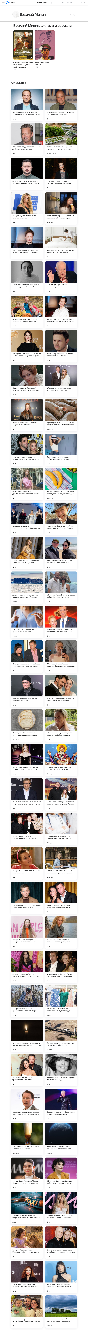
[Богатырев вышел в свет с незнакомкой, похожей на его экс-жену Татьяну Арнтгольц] (27, 450)
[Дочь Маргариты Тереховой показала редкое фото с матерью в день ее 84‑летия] (27, 381)
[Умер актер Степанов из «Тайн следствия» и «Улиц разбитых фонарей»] (61, 519)
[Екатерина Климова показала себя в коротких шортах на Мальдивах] (61, 450)
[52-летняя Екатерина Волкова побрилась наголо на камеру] (61, 1174)
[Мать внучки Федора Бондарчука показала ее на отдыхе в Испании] (61, 794)
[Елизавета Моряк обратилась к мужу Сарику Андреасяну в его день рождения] (27, 1311)
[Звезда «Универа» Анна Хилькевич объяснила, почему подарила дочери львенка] (27, 1242)
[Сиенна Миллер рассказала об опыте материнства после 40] (61, 1208)
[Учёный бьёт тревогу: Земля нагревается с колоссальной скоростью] (61, 1139)
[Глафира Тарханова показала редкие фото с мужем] (27, 415)
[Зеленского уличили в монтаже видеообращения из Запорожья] (27, 174)
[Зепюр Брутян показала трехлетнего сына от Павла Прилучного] (27, 1070)
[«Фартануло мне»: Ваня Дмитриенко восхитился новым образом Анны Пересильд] (27, 484)
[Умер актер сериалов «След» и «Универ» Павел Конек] (61, 346)
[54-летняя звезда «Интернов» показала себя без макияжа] (61, 725)
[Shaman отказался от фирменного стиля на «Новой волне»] (61, 1105)
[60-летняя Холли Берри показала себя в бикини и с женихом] (61, 587)
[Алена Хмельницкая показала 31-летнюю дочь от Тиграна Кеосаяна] (27, 277)
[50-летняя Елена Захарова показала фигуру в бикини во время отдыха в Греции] (27, 1277)
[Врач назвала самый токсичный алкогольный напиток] (27, 1139)
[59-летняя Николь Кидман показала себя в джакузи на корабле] (61, 932)
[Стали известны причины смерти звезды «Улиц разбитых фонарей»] (27, 1036)
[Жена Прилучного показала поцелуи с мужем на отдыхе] (61, 898)
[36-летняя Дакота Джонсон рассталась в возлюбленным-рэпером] (61, 1277)
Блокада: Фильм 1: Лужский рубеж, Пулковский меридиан (23, 65)
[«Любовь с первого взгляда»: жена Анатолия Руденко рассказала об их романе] (61, 381)
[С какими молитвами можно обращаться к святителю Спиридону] (61, 760)
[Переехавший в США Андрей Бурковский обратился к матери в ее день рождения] (27, 105)
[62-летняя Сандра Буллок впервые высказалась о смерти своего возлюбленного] (27, 967)
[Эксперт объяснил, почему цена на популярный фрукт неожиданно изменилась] (61, 484)
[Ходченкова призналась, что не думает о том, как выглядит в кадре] (27, 760)
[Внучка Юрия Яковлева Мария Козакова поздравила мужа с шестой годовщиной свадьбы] (27, 1174)
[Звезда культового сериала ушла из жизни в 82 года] (61, 1070)
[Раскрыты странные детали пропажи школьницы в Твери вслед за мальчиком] (27, 1001)
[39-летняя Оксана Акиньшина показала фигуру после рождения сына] (61, 656)
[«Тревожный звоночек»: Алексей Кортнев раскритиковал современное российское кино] (61, 105)
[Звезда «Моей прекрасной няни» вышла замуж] (27, 863)
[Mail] (7, 2)
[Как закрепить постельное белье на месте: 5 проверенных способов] (61, 243)
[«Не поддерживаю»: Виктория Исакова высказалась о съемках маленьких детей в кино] (27, 243)
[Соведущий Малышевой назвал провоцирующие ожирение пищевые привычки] (27, 725)
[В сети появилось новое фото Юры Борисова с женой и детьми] (61, 1242)
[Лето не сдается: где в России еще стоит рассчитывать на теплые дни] (61, 1311)
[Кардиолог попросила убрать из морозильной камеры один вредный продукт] (61, 208)
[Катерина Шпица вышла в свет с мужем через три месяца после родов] (61, 312)
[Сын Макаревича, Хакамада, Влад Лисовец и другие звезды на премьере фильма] (61, 174)
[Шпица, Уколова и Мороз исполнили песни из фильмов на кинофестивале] (27, 519)
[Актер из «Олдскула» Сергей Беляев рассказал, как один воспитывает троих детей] (27, 312)
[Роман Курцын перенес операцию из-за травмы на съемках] (27, 898)
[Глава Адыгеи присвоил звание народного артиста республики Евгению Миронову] (27, 1105)
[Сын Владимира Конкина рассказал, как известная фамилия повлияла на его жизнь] (61, 277)
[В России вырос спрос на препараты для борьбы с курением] (27, 622)
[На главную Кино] (12, 2)
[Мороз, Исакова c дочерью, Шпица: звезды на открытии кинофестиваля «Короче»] (27, 829)
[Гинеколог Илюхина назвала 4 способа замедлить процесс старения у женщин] (61, 863)
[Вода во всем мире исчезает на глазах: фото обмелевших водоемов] (61, 1036)
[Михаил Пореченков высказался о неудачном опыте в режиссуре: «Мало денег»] (27, 794)
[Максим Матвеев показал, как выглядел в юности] (27, 691)
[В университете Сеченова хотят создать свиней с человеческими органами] (61, 415)
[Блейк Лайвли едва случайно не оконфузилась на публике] (27, 553)
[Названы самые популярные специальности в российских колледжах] (61, 829)
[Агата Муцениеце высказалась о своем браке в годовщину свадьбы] (61, 691)
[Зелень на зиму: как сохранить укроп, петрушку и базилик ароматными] (61, 139)
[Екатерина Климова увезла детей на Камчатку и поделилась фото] (27, 346)
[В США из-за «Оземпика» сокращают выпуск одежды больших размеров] (61, 1001)
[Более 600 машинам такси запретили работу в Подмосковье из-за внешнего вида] (27, 1208)
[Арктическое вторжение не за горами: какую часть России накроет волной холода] (27, 587)
